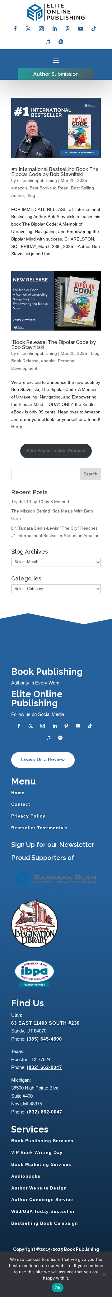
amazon (19, 187)
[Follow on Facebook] (15, 29)
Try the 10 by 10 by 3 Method (40, 501)
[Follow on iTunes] (48, 42)
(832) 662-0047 (44, 1067)
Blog (30, 195)
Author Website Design (39, 1187)
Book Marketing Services (41, 1164)
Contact (20, 804)
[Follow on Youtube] (81, 29)
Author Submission (56, 74)
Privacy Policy (28, 815)
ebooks (48, 360)
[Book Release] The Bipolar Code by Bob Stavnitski (53, 344)
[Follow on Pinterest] (67, 29)
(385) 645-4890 (44, 1039)
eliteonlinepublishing (37, 180)
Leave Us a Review (43, 759)
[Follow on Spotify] (61, 42)
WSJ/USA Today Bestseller (43, 1211)
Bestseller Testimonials (39, 827)
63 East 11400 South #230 (45, 1023)
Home (18, 792)
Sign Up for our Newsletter (52, 844)
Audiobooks (25, 1176)
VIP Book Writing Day (37, 1152)
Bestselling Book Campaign (44, 1223)
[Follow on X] (28, 29)
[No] (104, 1274)
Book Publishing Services (42, 1140)
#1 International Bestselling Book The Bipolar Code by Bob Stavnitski (55, 171)
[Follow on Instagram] (41, 29)
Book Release (25, 360)
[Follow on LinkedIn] (54, 29)
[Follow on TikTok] (94, 29)
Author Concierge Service (42, 1199)
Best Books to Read (49, 187)
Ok (57, 1287)
